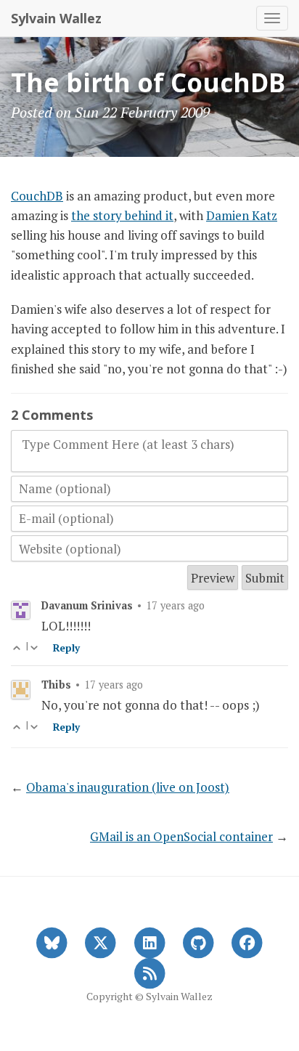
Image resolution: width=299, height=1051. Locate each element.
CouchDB (37, 195)
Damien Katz (241, 215)
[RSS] (149, 972)
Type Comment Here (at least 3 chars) (128, 444)
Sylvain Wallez (56, 18)
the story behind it (122, 215)
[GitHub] (198, 941)
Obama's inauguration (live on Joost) (127, 787)
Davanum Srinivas (87, 605)
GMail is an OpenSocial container (181, 836)
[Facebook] (247, 941)
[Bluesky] (52, 941)
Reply (66, 647)
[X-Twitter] (100, 941)
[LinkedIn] (149, 941)
